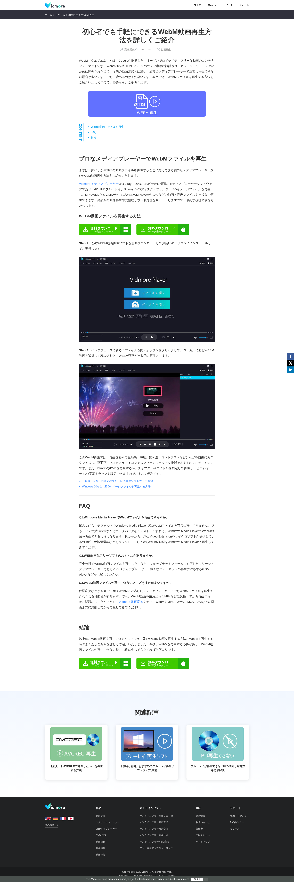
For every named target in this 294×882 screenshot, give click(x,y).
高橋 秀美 (129, 49)
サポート (244, 5)
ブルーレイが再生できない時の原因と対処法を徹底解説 (218, 768)
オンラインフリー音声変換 (154, 828)
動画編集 (100, 848)
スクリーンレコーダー (108, 822)
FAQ (93, 132)
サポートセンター (239, 815)
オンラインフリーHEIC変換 (154, 841)
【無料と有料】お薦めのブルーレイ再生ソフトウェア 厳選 (117, 481)
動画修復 (100, 854)
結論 (93, 137)
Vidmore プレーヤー (106, 828)
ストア (197, 5)
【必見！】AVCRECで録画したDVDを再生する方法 (76, 768)
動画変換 (100, 815)
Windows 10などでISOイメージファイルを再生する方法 (116, 486)
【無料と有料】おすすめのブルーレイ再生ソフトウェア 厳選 (147, 768)
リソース (228, 5)
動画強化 (100, 841)
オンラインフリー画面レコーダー (157, 815)
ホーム (48, 14)
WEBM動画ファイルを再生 (107, 126)
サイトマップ (203, 841)
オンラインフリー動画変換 (154, 822)
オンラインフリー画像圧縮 (154, 835)
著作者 (199, 828)
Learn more (180, 879)
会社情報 (200, 815)
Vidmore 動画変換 (131, 602)
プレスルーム (203, 835)
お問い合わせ (203, 822)
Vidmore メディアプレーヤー (99, 184)
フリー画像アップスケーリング (156, 848)
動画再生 (73, 14)
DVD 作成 (101, 835)
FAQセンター (237, 822)
